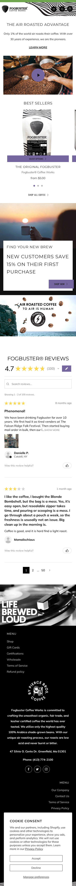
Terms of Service (17, 665)
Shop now (59, 284)
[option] (38, 147)
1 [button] (34, 186)
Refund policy (15, 671)
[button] (58, 368)
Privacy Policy (34, 849)
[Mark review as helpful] (67, 465)
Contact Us (62, 796)
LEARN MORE (38, 47)
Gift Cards (13, 647)
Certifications (15, 653)
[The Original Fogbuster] (38, 133)
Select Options (36, 158)
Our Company (60, 790)
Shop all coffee (37, 194)
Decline (36, 868)
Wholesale (14, 659)
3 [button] (42, 186)
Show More (52, 430)
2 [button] (38, 186)
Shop (10, 641)
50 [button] (43, 570)
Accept (36, 858)
